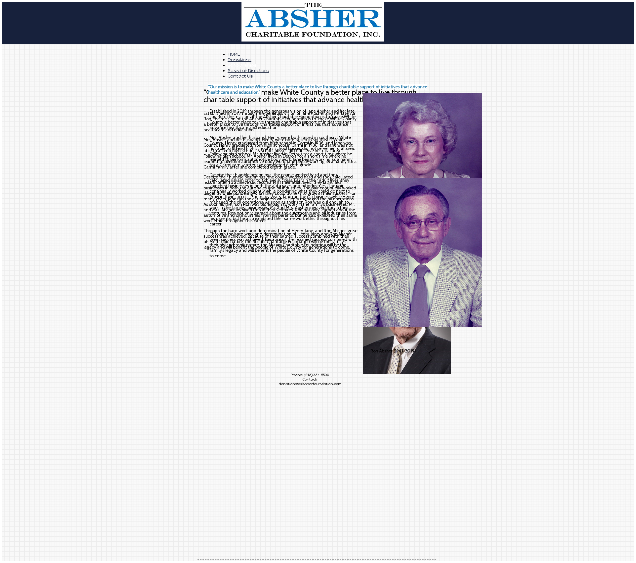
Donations (239, 59)
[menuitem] (330, 59)
